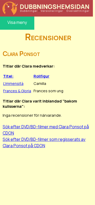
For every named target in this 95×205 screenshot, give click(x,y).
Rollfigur (41, 76)
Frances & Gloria (17, 90)
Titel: (8, 76)
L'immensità (13, 83)
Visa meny (17, 22)
